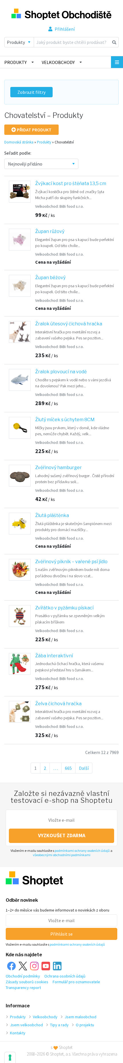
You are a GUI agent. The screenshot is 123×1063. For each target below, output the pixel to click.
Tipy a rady (59, 1024)
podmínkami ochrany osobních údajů (82, 850)
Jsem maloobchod (80, 1016)
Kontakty (17, 1032)
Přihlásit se (61, 934)
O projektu (85, 1024)
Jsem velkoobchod (26, 1024)
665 (70, 768)
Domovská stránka (18, 142)
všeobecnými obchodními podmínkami (61, 855)
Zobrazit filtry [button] (31, 92)
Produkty (15, 62)
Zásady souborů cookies (27, 981)
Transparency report (23, 987)
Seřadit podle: (17, 153)
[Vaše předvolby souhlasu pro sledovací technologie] (10, 1057)
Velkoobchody (58, 62)
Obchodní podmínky (23, 976)
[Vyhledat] (114, 42)
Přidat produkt (33, 130)
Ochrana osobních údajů (65, 976)
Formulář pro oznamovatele (76, 981)
